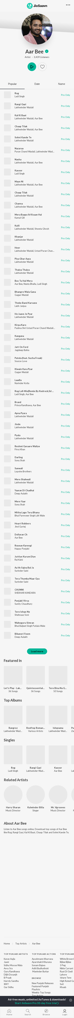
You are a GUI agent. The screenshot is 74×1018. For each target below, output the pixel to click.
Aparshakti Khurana (42, 962)
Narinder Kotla (22, 383)
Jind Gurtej (20, 526)
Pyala (17, 435)
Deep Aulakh (21, 493)
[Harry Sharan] (13, 794)
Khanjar (19, 236)
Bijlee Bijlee (65, 962)
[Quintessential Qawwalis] (35, 675)
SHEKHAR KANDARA (25, 592)
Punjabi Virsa (22, 600)
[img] (47, 51)
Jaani (6, 962)
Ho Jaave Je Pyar (24, 314)
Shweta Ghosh (42, 228)
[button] (42, 66)
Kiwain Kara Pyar (24, 369)
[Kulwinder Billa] (35, 794)
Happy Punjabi (22, 548)
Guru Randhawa (12, 971)
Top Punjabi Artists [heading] (16, 954)
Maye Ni (19, 181)
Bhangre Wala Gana (25, 291)
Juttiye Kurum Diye (25, 556)
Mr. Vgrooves (58, 807)
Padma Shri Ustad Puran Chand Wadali (34, 328)
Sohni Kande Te (23, 137)
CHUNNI (19, 589)
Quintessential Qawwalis (35, 688)
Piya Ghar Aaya (23, 258)
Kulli (17, 225)
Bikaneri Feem (22, 633)
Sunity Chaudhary (23, 603)
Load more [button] (37, 651)
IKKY (6, 984)
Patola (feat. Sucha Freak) (28, 358)
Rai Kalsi (19, 559)
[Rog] (13, 754)
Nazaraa (19, 148)
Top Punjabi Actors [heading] (44, 954)
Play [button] (32, 66)
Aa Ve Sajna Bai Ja (24, 567)
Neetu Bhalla (30, 284)
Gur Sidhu (9, 987)
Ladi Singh (20, 96)
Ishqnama (58, 728)
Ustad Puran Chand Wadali (48, 250)
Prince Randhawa (23, 405)
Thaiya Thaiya (22, 269)
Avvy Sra (8, 968)
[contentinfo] (37, 980)
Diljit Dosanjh (10, 974)
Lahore (63, 974)
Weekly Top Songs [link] (41, 992)
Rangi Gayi (20, 104)
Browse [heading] (36, 978)
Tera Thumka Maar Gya (27, 578)
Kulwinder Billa (35, 807)
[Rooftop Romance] (35, 715)
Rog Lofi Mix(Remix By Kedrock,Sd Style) (36, 391)
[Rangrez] (13, 715)
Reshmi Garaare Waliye (27, 446)
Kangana (19, 336)
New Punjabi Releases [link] (43, 983)
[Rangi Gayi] (35, 754)
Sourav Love (21, 361)
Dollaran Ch (21, 534)
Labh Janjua (20, 306)
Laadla (18, 380)
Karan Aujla (9, 958)
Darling (19, 457)
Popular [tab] (12, 83)
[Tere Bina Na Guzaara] (58, 675)
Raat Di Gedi (66, 971)
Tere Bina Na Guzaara (58, 688)
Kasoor (18, 170)
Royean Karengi (23, 545)
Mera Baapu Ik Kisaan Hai (28, 214)
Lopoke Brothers (23, 471)
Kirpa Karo (20, 325)
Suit (62, 984)
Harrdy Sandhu (11, 981)
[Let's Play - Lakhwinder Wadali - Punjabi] (13, 675)
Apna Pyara (21, 413)
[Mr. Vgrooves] (58, 794)
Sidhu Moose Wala (13, 965)
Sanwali (19, 468)
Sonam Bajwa (38, 965)
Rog (17, 93)
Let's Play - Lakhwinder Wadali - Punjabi (13, 688)
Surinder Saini (21, 570)
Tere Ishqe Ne (22, 611)
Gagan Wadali (22, 295)
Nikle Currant (66, 968)
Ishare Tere (65, 977)
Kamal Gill (20, 217)
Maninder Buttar (40, 971)
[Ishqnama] (58, 715)
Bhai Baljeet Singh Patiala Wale (30, 625)
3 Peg (63, 965)
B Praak (8, 977)
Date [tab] (37, 83)
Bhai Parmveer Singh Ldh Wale (30, 515)
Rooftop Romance (35, 728)
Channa (19, 203)
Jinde (17, 424)
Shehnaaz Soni (22, 614)
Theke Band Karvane (26, 302)
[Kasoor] (58, 754)
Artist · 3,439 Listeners (37, 57)
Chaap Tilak (21, 126)
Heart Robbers (23, 523)
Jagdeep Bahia (22, 350)
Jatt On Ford (21, 347)
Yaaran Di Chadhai (24, 490)
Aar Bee (34, 51)
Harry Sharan (13, 807)
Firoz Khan (20, 449)
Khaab (63, 987)
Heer (17, 247)
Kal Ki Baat (20, 115)
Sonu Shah (20, 460)
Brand (18, 402)
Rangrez (13, 728)
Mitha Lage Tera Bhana (27, 512)
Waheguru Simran (24, 622)
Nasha (18, 159)
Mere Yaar (20, 501)
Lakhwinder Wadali (24, 107)
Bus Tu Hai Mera (23, 280)
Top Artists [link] (37, 995)
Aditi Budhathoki (40, 968)
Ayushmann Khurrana (42, 958)
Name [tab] (61, 83)
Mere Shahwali (23, 479)
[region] (37, 943)
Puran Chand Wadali (25, 151)
